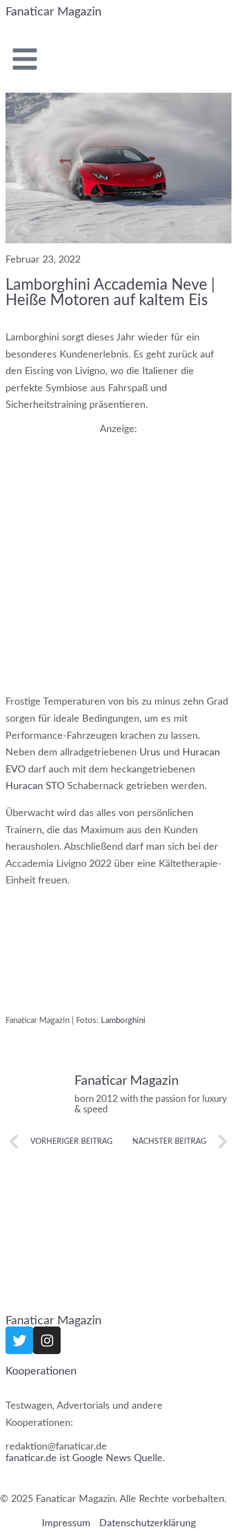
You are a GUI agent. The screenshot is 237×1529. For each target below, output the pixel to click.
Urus (149, 753)
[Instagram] (47, 1340)
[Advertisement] (118, 553)
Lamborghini (123, 1020)
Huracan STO (35, 786)
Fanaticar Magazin (53, 12)
